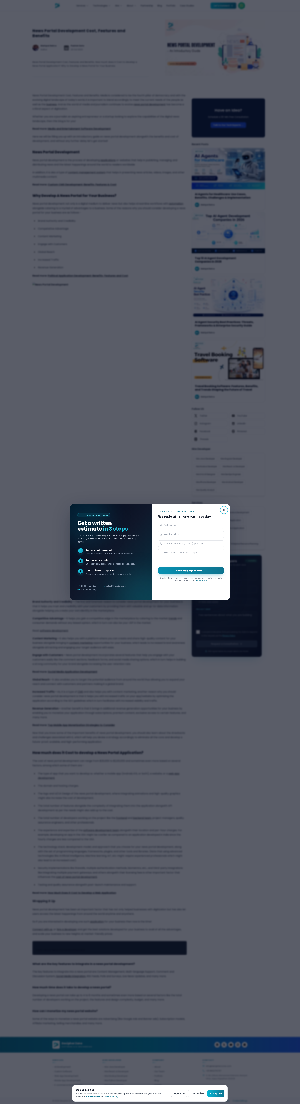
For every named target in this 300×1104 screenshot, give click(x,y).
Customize (197, 1093)
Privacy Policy (200, 580)
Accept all (216, 1093)
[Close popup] (224, 510)
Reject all (179, 1093)
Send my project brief (191, 570)
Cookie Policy (111, 1096)
